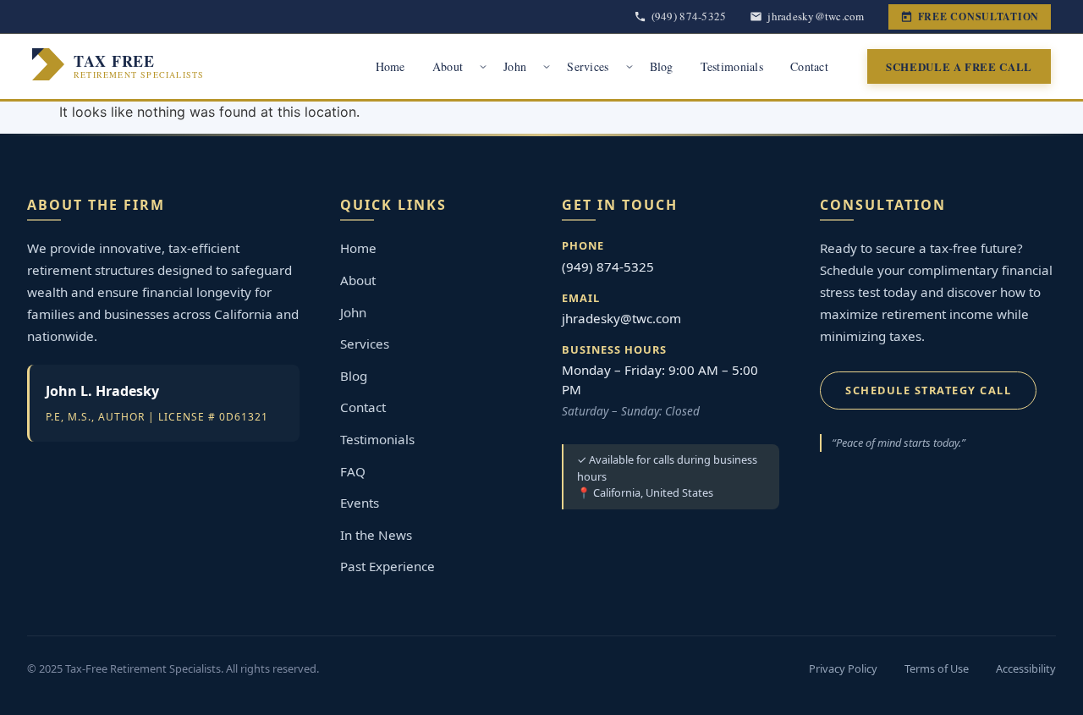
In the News (376, 534)
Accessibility (1026, 668)
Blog (661, 66)
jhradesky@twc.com (621, 318)
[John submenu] (547, 67)
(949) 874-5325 (608, 266)
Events (359, 502)
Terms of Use (936, 668)
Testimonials (732, 66)
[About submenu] (483, 67)
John (514, 66)
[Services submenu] (629, 67)
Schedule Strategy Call (928, 390)
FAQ (353, 471)
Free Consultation (978, 16)
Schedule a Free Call (959, 66)
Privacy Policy (843, 668)
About (447, 66)
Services (587, 66)
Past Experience (387, 566)
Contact (809, 66)
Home (390, 66)
